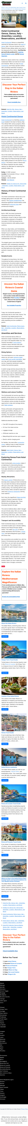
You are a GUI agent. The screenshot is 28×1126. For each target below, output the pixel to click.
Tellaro (2, 1089)
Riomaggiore (3, 1061)
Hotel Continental (6, 42)
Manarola (2, 1039)
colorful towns (15, 771)
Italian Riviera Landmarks (9, 767)
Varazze (2, 1093)
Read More (4, 636)
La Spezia (2, 1024)
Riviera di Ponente (11, 965)
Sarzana (2, 1081)
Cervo (1, 1002)
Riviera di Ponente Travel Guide (11, 842)
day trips (15, 529)
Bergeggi (2, 993)
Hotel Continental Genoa (12, 116)
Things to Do (12, 974)
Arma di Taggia (4, 991)
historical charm (14, 204)
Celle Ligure (3, 1000)
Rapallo (2, 1057)
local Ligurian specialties (15, 359)
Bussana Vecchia (5, 996)
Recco (1, 1059)
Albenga (2, 985)
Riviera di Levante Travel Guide (11, 803)
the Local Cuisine (13, 972)
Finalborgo (3, 1017)
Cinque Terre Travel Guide (9, 660)
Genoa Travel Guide (7, 732)
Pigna (1, 1049)
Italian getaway (8, 405)
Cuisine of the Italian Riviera (10, 696)
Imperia (2, 1023)
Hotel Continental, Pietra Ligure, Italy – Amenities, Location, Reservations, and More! (13, 328)
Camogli (2, 998)
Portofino (16, 297)
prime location (16, 463)
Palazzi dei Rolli (21, 497)
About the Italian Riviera (8, 623)
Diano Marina (3, 1013)
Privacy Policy (24, 1109)
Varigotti (2, 1095)
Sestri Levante (4, 1087)
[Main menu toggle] (22, 3)
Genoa (2, 1021)
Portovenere (3, 1055)
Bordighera (3, 995)
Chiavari (2, 1007)
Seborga (2, 1085)
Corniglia (2, 1011)
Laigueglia (3, 1026)
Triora (1, 1091)
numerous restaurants (13, 491)
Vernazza (2, 1099)
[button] (26, 3)
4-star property (16, 342)
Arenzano (2, 989)
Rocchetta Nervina (5, 1069)
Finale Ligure (3, 1019)
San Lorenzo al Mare (6, 1073)
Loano (1, 1037)
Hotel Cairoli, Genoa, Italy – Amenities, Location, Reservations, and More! (12, 452)
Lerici (1, 1033)
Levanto (2, 1035)
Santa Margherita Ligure (6, 1079)
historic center (10, 54)
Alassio (2, 983)
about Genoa (12, 961)
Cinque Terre (11, 967)
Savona (2, 1083)
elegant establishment (15, 200)
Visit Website (10, 180)
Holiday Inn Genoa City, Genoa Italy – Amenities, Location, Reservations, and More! (13, 185)
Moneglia (2, 1041)
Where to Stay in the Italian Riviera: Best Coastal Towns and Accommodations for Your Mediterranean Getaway (13, 880)
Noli (1, 1045)
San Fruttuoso (4, 1071)
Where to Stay (12, 970)
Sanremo (2, 1075)
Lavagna (2, 1031)
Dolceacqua (3, 1015)
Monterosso (3, 1043)
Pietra (1, 1047)
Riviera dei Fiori (4, 1063)
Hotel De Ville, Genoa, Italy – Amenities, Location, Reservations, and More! (12, 111)
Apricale (2, 987)
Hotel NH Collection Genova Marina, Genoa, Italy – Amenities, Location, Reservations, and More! (13, 927)
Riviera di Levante (10, 664)
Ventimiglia (3, 1097)
